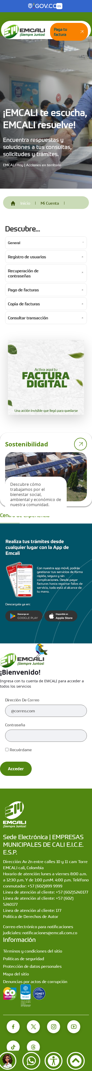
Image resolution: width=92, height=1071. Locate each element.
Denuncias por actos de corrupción (35, 981)
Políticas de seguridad (23, 958)
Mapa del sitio (16, 973)
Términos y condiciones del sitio (32, 951)
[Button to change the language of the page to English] (59, 6)
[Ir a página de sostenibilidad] (80, 444)
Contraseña (15, 724)
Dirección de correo (22, 699)
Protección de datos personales (32, 966)
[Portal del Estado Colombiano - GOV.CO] (43, 6)
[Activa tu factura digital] (46, 377)
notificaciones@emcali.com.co (49, 932)
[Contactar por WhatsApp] (31, 1061)
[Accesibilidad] (53, 1061)
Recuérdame (20, 749)
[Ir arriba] (76, 1061)
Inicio (25, 203)
